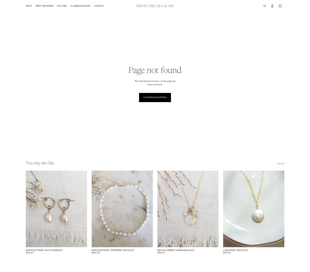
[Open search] (265, 6)
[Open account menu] (272, 6)
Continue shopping (155, 97)
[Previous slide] (228, 209)
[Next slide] (278, 209)
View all (280, 163)
